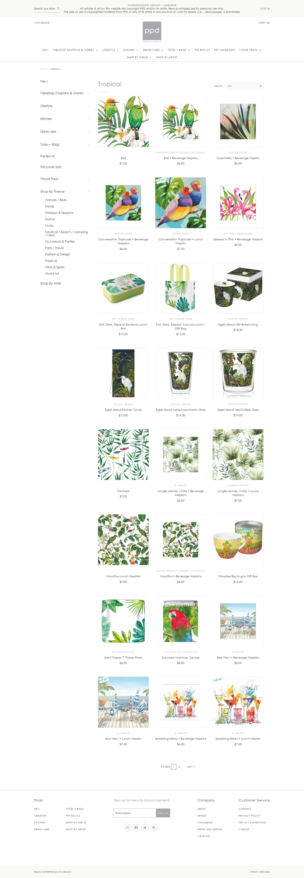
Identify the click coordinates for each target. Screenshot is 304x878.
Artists (202, 815)
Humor (50, 219)
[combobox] (45, 8)
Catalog (204, 836)
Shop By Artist (166, 57)
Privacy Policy (250, 815)
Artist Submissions (209, 829)
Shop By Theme (138, 57)
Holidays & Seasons (59, 213)
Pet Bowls (202, 50)
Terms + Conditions (252, 822)
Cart (264, 22)
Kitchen (129, 50)
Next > (191, 766)
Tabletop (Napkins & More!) (74, 50)
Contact (245, 809)
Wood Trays (249, 50)
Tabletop (40, 815)
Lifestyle (109, 50)
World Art (52, 273)
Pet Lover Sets (224, 50)
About (201, 809)
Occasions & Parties (60, 241)
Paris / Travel (54, 248)
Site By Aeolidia (260, 871)
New (45, 50)
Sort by (218, 86)
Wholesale (41, 22)
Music (49, 225)
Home (43, 68)
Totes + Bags (178, 50)
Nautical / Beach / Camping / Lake (66, 233)
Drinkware (151, 50)
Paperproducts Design (56, 871)
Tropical (56, 68)
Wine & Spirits (55, 267)
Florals (49, 206)
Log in (265, 8)
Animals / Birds (56, 200)
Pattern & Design (57, 254)
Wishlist (244, 829)
